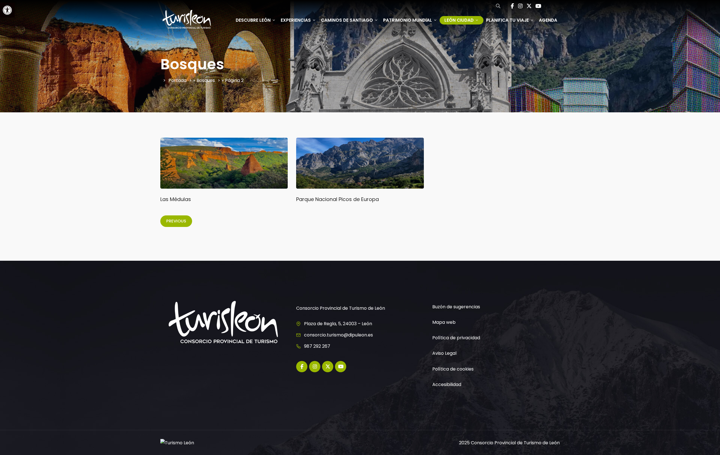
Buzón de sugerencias (456, 307)
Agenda (548, 20)
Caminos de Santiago (347, 20)
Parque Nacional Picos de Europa (337, 199)
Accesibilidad (446, 384)
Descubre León (253, 20)
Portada (177, 80)
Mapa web (444, 322)
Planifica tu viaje (507, 20)
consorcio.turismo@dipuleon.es (338, 335)
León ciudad (459, 20)
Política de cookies (453, 369)
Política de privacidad (456, 337)
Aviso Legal (444, 353)
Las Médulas (175, 199)
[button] (7, 10)
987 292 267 (317, 346)
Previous (176, 221)
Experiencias (296, 20)
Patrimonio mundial (407, 20)
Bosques (206, 80)
